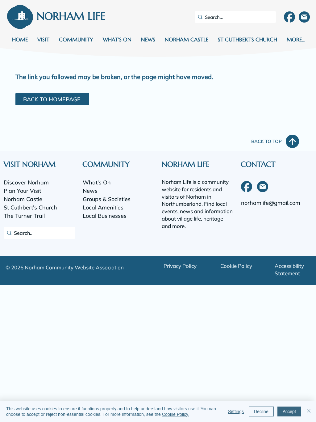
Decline (261, 411)
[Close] (308, 411)
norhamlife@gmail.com (270, 202)
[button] (43, 39)
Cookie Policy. (175, 414)
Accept (289, 411)
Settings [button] (236, 411)
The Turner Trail (24, 215)
